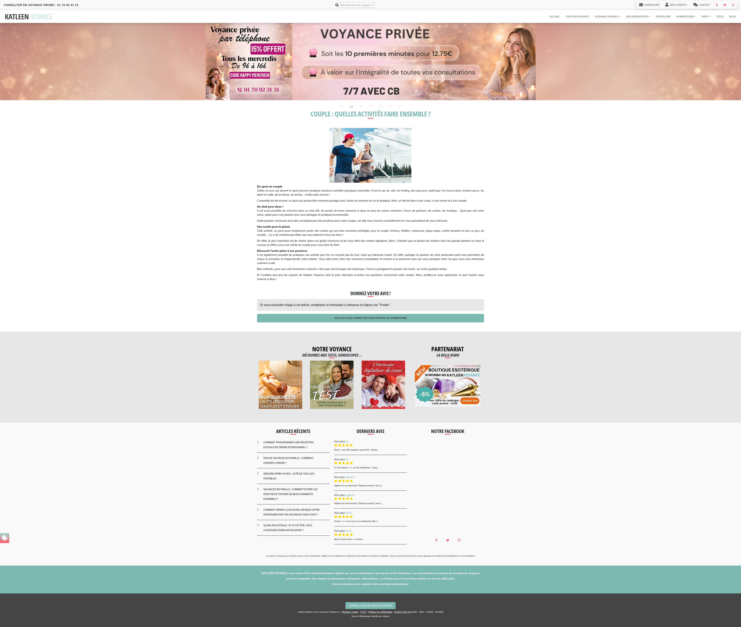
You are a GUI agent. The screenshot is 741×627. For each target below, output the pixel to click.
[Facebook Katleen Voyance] (717, 5)
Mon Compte (677, 5)
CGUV (363, 612)
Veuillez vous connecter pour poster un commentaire (370, 318)
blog (732, 16)
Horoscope (651, 5)
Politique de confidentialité (380, 612)
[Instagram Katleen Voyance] (733, 5)
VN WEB (439, 612)
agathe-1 (350, 477)
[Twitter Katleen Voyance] (725, 5)
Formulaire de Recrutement (370, 605)
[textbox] (356, 5)
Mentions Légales (350, 612)
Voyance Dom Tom (403, 612)
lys (347, 441)
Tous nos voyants (577, 16)
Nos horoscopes (637, 16)
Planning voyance (606, 16)
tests (720, 16)
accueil (555, 16)
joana (349, 530)
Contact (704, 5)
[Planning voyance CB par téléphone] (370, 61)
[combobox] (356, 5)
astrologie (663, 16)
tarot (705, 16)
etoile (349, 512)
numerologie (685, 16)
